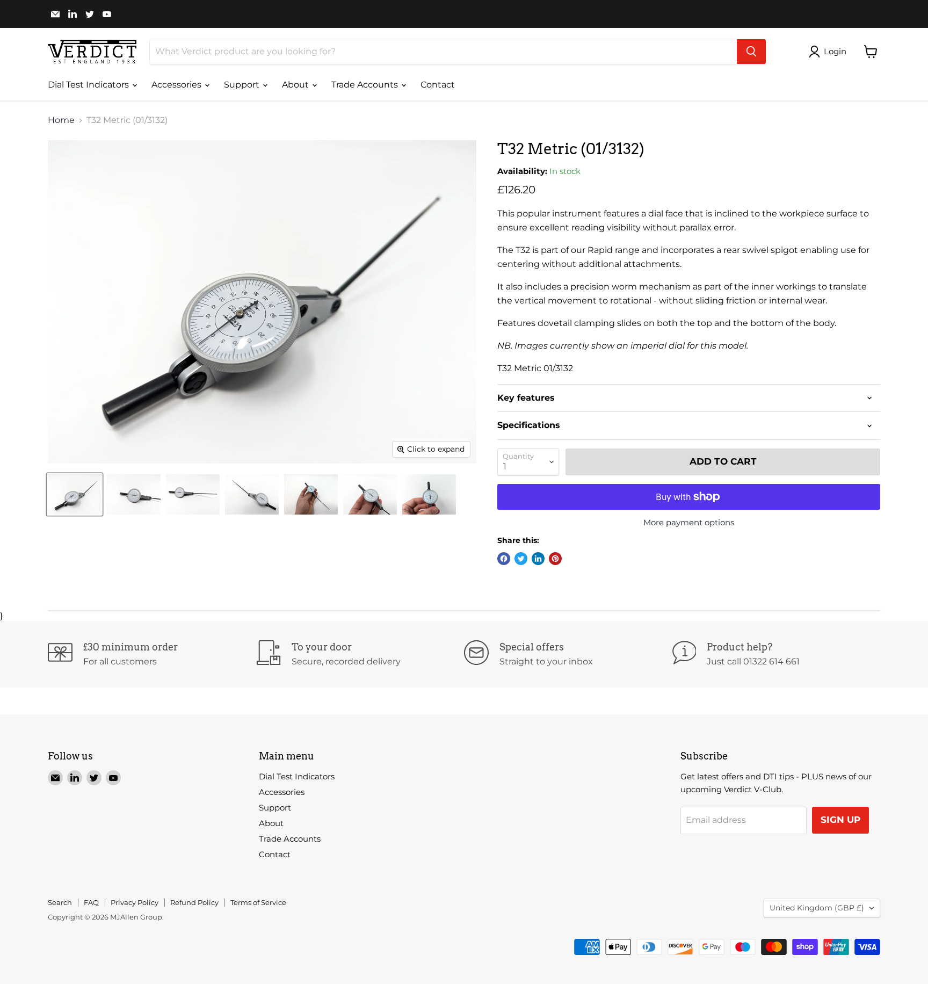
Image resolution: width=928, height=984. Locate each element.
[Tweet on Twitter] (520, 558)
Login (835, 51)
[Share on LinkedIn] (538, 558)
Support (243, 84)
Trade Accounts (365, 84)
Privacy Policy (134, 902)
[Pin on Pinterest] (555, 558)
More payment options (688, 522)
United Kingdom (817, 908)
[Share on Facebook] (503, 558)
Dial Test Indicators (89, 84)
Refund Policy (194, 902)
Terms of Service (258, 902)
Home (61, 120)
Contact (438, 84)
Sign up (840, 819)
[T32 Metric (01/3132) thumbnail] (75, 494)
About (296, 84)
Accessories (177, 84)
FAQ (91, 902)
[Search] (751, 51)
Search (60, 902)
